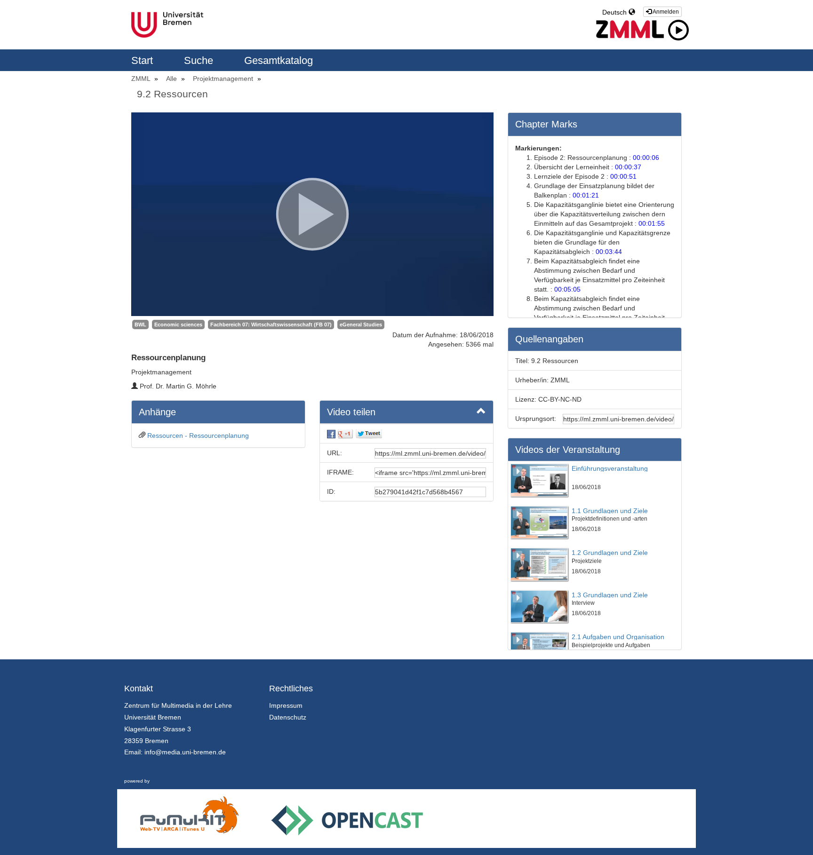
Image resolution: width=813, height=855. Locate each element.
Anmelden (665, 11)
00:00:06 (646, 157)
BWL (140, 324)
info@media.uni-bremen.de (185, 752)
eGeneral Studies (361, 324)
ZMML (141, 78)
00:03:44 (609, 251)
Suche (200, 60)
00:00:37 (628, 167)
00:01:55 (651, 223)
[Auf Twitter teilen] (369, 433)
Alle (172, 78)
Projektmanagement (224, 78)
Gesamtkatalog (278, 60)
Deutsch (615, 12)
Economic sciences (178, 324)
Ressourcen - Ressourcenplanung (198, 435)
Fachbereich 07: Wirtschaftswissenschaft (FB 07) (271, 324)
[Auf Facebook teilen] (331, 433)
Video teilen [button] (351, 412)
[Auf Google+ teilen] (345, 433)
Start (143, 60)
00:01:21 (586, 195)
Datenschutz (287, 717)
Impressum (286, 705)
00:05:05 (567, 289)
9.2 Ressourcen (172, 93)
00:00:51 (623, 176)
